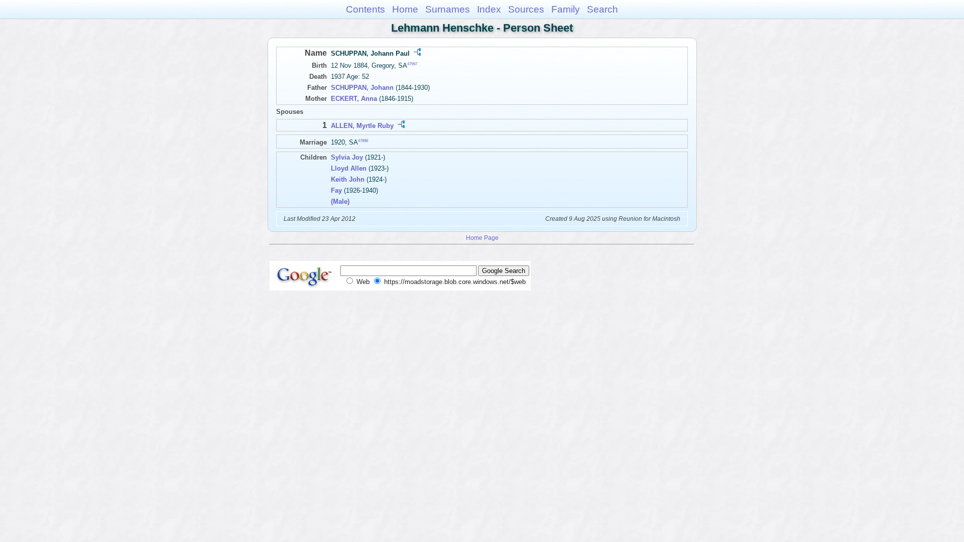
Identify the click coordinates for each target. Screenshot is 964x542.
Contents (365, 9)
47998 (363, 140)
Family (565, 9)
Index (489, 9)
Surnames (447, 9)
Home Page (482, 237)
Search (602, 9)
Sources (526, 9)
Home (405, 9)
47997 (412, 64)
